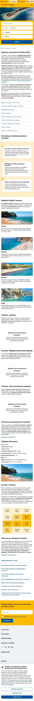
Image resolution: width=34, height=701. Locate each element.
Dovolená (22, 1)
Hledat (17, 42)
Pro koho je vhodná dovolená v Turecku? (12, 106)
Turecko (14, 48)
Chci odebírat (7, 620)
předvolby (10, 684)
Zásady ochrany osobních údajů (18, 680)
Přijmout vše (17, 697)
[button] (17, 560)
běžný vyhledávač (19, 340)
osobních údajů (22, 616)
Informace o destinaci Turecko (9, 130)
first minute (4, 80)
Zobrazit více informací (8, 437)
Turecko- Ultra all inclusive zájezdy (10, 120)
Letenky (14, 1)
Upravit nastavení (17, 689)
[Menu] (32, 5)
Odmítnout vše (17, 693)
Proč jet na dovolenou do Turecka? (10, 123)
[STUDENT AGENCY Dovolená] (7, 5)
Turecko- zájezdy (6, 113)
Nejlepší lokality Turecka (7, 109)
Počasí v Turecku (5, 127)
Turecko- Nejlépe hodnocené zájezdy (11, 116)
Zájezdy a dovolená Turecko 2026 (10, 102)
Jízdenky (5, 1)
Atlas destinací (7, 48)
